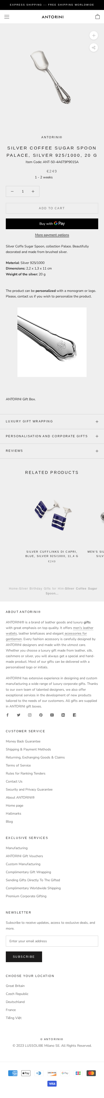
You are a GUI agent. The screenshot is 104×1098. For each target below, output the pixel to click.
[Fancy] (74, 714)
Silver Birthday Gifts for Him (41, 588)
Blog (9, 821)
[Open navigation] (6, 17)
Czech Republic (17, 994)
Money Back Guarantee (23, 741)
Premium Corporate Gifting (26, 896)
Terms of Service (18, 765)
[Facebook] (7, 714)
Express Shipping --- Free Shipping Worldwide (52, 4)
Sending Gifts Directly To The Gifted (33, 880)
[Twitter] (18, 714)
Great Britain (15, 986)
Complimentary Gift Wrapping (28, 872)
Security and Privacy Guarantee (29, 789)
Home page (14, 805)
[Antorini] (52, 17)
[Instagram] (29, 714)
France (11, 1010)
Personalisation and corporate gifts (47, 436)
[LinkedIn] (63, 714)
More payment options (52, 235)
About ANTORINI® (20, 797)
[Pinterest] (41, 714)
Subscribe (24, 957)
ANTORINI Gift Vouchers (24, 856)
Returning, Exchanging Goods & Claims (35, 757)
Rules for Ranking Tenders (25, 773)
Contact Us (14, 781)
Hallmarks (13, 813)
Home (13, 588)
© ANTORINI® (51, 1039)
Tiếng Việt (14, 1018)
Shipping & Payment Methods (28, 749)
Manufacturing (17, 848)
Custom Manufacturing (23, 864)
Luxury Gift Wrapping (29, 421)
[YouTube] (52, 714)
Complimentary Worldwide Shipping (33, 888)
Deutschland (15, 1002)
